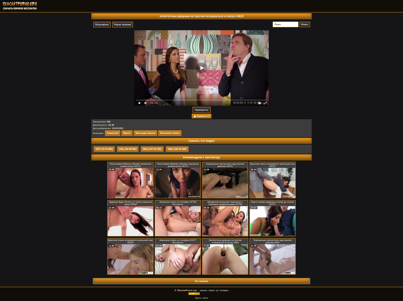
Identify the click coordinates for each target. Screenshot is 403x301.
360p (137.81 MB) (152, 149)
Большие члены (169, 133)
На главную (201, 281)
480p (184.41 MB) (177, 149)
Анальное (112, 133)
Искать (304, 24)
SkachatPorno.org (187, 290)
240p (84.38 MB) (127, 149)
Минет (127, 133)
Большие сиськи (145, 133)
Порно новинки (122, 24)
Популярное (102, 24)
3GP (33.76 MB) (104, 149)
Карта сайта (201, 298)
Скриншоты (201, 110)
